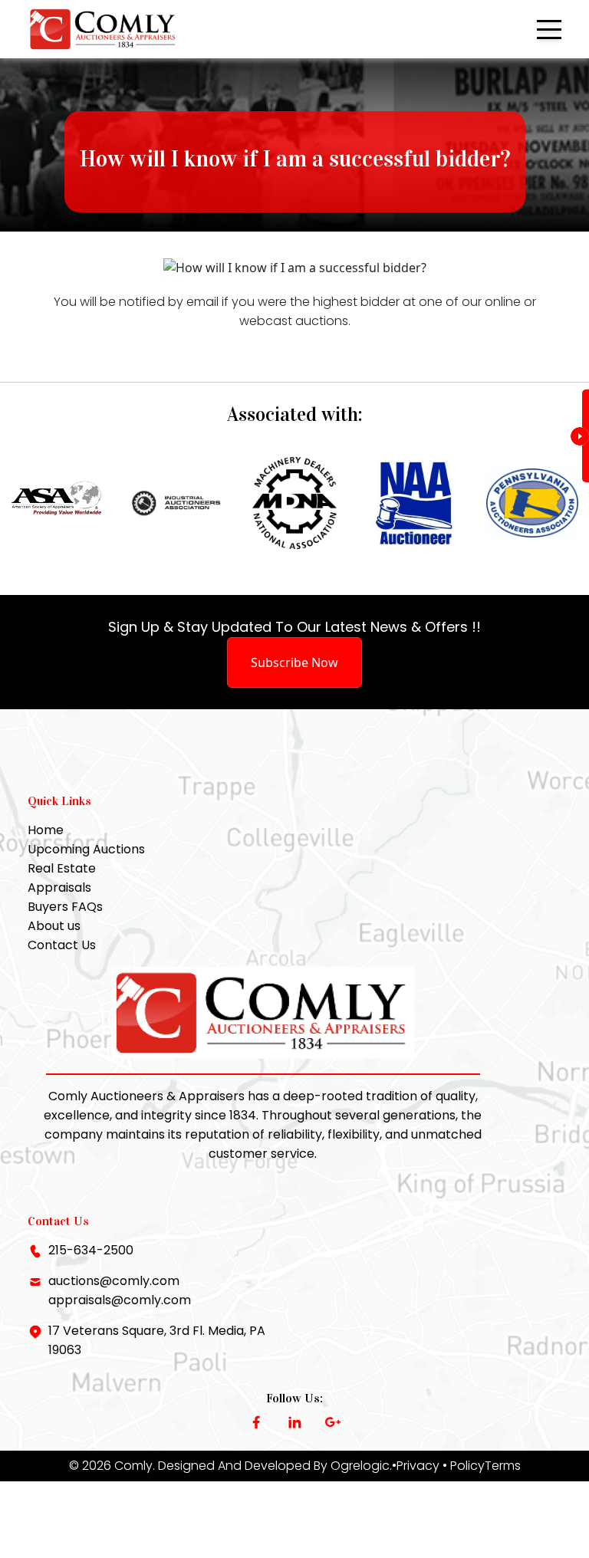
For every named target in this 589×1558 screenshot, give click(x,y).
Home (46, 830)
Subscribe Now (294, 662)
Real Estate (62, 868)
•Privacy (415, 1465)
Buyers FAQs (65, 906)
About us (54, 926)
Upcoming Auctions (86, 849)
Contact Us (62, 945)
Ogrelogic (360, 1465)
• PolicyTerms (482, 1465)
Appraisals (59, 887)
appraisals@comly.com (119, 1300)
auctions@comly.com (113, 1281)
